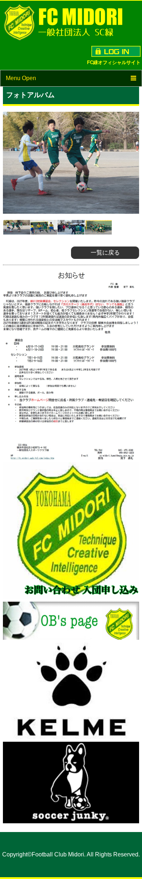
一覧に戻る (105, 252)
